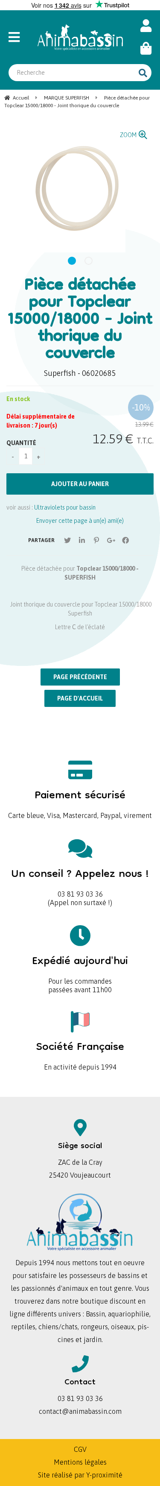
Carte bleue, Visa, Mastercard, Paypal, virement (80, 801)
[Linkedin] (82, 540)
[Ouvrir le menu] (18, 37)
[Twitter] (67, 540)
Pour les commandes (80, 967)
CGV (80, 1449)
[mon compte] (145, 26)
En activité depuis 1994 (80, 1053)
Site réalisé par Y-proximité (80, 1475)
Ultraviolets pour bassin (65, 507)
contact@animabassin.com (80, 1411)
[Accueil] (80, 37)
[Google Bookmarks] (111, 540)
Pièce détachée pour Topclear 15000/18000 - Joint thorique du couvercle (80, 320)
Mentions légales (80, 1462)
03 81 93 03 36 (80, 880)
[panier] (145, 48)
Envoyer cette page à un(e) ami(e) (80, 520)
